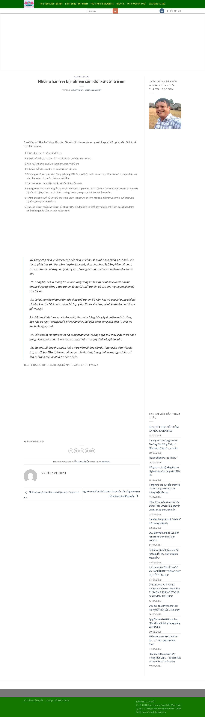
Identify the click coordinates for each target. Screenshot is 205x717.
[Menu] (162, 10)
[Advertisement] (82, 119)
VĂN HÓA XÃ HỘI (81, 77)
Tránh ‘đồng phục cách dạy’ (163, 457)
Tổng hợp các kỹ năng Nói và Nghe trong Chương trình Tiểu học (164, 471)
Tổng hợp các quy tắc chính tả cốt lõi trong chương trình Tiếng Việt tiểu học (164, 488)
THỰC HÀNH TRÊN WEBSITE (101, 4)
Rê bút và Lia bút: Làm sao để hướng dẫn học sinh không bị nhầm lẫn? (164, 553)
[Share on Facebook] (70, 450)
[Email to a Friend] (81, 450)
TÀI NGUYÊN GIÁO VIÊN (136, 4)
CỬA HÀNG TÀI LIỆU (157, 4)
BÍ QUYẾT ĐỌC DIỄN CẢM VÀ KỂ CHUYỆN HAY (164, 428)
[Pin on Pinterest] (87, 450)
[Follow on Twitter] (175, 11)
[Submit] (115, 10)
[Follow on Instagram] (171, 11)
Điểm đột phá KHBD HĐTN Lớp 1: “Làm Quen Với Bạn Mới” (163, 640)
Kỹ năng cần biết (93, 90)
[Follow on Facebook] (167, 11)
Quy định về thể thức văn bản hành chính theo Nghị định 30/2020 (164, 536)
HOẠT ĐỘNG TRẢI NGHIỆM (76, 4)
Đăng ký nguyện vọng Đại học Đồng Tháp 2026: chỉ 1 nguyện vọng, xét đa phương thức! (164, 505)
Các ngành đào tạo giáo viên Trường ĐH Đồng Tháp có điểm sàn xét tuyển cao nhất (163, 444)
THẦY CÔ (120, 4)
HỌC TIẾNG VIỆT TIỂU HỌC (51, 4)
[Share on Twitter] (76, 450)
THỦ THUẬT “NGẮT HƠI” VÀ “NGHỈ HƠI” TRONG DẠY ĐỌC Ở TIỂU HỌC (165, 571)
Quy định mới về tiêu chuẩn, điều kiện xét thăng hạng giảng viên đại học (164, 623)
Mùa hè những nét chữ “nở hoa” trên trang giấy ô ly (165, 521)
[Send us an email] (179, 11)
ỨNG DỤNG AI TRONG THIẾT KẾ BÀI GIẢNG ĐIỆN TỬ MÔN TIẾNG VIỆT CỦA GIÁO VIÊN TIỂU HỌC (164, 590)
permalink (106, 461)
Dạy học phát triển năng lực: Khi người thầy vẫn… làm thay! (164, 607)
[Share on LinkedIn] (92, 450)
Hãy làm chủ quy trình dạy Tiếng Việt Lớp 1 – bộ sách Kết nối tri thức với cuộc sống (165, 657)
